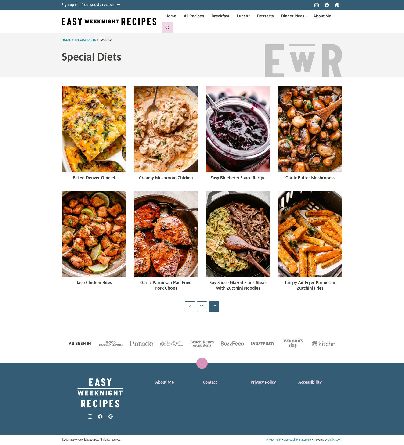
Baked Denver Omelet (94, 178)
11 (202, 306)
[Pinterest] (337, 5)
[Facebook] (327, 5)
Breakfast (220, 16)
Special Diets (85, 40)
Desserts (265, 16)
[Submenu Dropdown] (250, 15)
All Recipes (194, 16)
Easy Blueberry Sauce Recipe (238, 178)
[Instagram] (316, 5)
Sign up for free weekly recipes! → (91, 5)
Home (170, 16)
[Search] (167, 27)
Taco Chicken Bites (94, 282)
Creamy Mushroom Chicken (166, 178)
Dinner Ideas (292, 16)
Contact (210, 382)
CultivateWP (335, 439)
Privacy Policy (263, 382)
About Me (322, 16)
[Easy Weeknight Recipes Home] (112, 21)
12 (214, 306)
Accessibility (310, 382)
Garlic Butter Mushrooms (310, 178)
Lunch (242, 16)
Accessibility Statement (297, 439)
